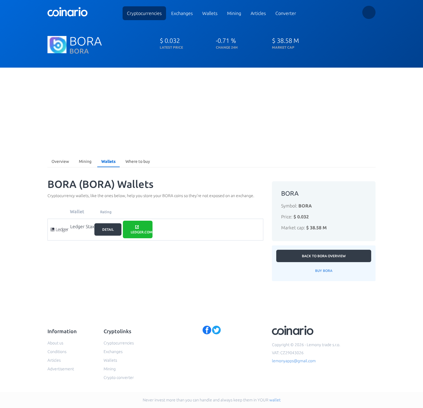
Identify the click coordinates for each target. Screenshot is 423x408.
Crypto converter (119, 377)
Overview (60, 161)
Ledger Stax (82, 226)
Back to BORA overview (324, 256)
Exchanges (182, 13)
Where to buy (137, 161)
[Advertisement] (211, 110)
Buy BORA (323, 270)
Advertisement (60, 369)
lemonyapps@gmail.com (294, 361)
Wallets (210, 13)
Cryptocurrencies (144, 13)
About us (55, 343)
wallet (275, 400)
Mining (234, 13)
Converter (285, 13)
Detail (108, 229)
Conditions (56, 351)
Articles (258, 13)
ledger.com (142, 232)
